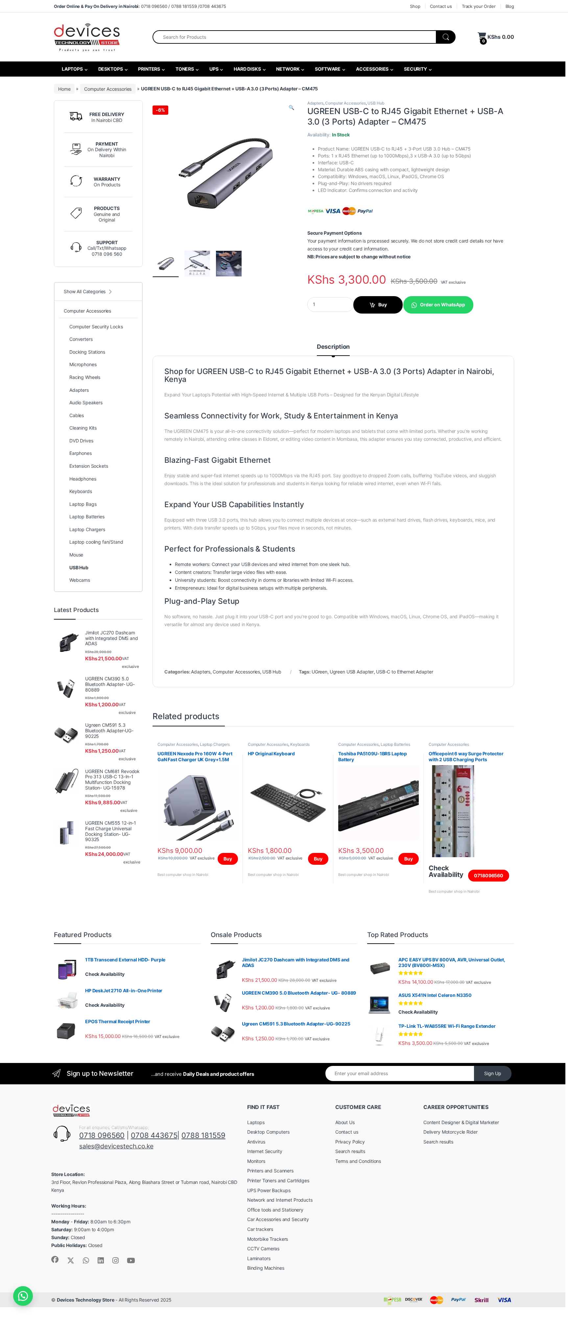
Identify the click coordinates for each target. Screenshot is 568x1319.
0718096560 (488, 875)
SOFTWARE (327, 69)
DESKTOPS (110, 69)
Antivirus (256, 1141)
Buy (382, 304)
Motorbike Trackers (267, 1239)
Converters (81, 339)
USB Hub (375, 103)
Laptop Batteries (395, 744)
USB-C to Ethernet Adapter (404, 671)
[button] (291, 107)
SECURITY (415, 69)
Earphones (80, 453)
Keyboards (300, 744)
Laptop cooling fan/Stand (96, 542)
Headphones (82, 479)
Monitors (256, 1161)
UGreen (319, 671)
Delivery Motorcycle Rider (450, 1132)
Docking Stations (87, 352)
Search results (350, 1151)
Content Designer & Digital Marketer (461, 1122)
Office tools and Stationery (275, 1210)
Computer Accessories (107, 88)
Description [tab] (333, 347)
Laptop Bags (82, 504)
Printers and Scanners (270, 1170)
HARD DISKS (247, 69)
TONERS (184, 69)
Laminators (259, 1258)
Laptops (256, 1122)
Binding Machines (265, 1268)
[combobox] (294, 37)
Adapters (315, 103)
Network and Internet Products (280, 1200)
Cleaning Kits (83, 428)
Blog (510, 6)
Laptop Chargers (215, 744)
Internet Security (264, 1151)
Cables (76, 415)
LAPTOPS (72, 69)
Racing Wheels (84, 377)
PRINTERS (148, 69)
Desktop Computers (268, 1132)
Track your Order (479, 6)
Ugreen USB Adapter (352, 671)
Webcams (79, 580)
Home (64, 88)
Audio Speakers (86, 402)
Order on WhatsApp (442, 304)
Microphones (82, 364)
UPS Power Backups (269, 1190)
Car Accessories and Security (278, 1219)
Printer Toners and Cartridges (278, 1180)
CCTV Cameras (263, 1248)
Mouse (76, 554)
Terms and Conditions (358, 1161)
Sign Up (492, 1073)
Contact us (441, 6)
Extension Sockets (88, 466)
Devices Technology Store (85, 1300)
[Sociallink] (55, 1259)
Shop (415, 6)
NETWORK (287, 69)
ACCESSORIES (372, 69)
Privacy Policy (350, 1141)
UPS (213, 69)
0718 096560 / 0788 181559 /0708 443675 (140, 6)
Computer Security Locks (96, 326)
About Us (345, 1122)
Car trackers (260, 1229)
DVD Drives (81, 440)
